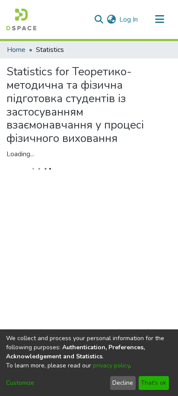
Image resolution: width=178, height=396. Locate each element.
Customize (20, 383)
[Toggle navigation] (159, 19)
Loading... (20, 154)
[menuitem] (111, 19)
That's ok (153, 383)
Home (16, 50)
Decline (122, 383)
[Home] (21, 19)
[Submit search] (98, 19)
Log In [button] (129, 19)
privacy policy (111, 365)
